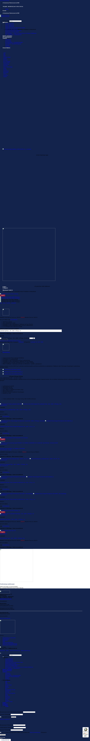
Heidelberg (7, 690)
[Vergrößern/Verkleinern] (0, 737)
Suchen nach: (6, 21)
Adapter (7, 45)
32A (39, 342)
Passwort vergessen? (5, 719)
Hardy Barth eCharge (10, 689)
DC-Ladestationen (7, 37)
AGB (4, 641)
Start (1, 303)
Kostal (6, 695)
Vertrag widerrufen (5, 739)
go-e (6, 688)
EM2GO (7, 687)
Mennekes (7, 696)
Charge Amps (8, 684)
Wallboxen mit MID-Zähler (12, 32)
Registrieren (3, 734)
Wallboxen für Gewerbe (11, 29)
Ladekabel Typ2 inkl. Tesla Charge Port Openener (17, 426)
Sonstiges (7, 46)
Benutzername (6, 725)
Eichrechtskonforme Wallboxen (13, 30)
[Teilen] (3, 737)
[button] (5, 25)
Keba (6, 694)
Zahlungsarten (6, 639)
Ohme (6, 699)
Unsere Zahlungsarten (5, 618)
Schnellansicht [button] (3, 405)
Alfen (6, 683)
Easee (6, 686)
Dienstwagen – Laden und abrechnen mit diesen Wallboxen (21, 33)
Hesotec (7, 692)
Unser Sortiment (9, 23)
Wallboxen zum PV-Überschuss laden (15, 27)
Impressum (5, 640)
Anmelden (14, 717)
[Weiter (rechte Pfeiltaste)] (1, 738)
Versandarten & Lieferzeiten (9, 637)
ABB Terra (7, 681)
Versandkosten (13, 319)
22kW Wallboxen (9, 26)
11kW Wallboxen (9, 25)
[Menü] (88, 728)
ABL (6, 682)
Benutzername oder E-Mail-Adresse (11, 712)
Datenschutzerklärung (8, 642)
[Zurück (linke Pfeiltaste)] (0, 738)
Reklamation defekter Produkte (10, 644)
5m (36, 342)
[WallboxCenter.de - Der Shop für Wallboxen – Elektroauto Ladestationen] (4, 16)
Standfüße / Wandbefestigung (13, 43)
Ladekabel (8, 39)
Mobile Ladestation (7, 36)
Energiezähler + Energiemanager (14, 42)
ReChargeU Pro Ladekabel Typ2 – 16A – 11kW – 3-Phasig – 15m (15, 409)
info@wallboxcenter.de (5, 599)
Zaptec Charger (9, 701)
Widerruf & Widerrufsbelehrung (10, 643)
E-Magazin (5, 288)
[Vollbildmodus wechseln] (1, 737)
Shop (4, 303)
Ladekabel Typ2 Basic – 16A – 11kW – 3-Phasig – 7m (12, 519)
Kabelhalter (8, 41)
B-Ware (4, 286)
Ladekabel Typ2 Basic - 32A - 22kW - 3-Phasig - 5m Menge (15, 338)
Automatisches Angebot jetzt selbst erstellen (10, 340)
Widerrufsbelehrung (25, 650)
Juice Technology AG (10, 693)
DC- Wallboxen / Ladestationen (13, 34)
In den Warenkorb (4, 339)
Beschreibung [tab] (6, 352)
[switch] (85, 736)
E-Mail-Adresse (6, 727)
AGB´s (7, 650)
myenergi (7, 698)
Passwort (5, 714)
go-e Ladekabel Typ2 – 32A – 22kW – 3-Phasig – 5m (12, 538)
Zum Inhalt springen (4, 0)
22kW (41, 342)
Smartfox (7, 700)
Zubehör (5, 38)
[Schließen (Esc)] (4, 737)
